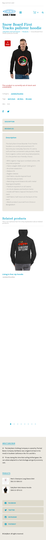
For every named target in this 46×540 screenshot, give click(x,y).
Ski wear (29, 99)
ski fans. (20, 99)
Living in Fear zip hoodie (12, 274)
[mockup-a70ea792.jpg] (23, 58)
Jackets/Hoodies (17, 94)
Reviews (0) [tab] (9, 129)
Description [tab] (9, 122)
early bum (11, 99)
